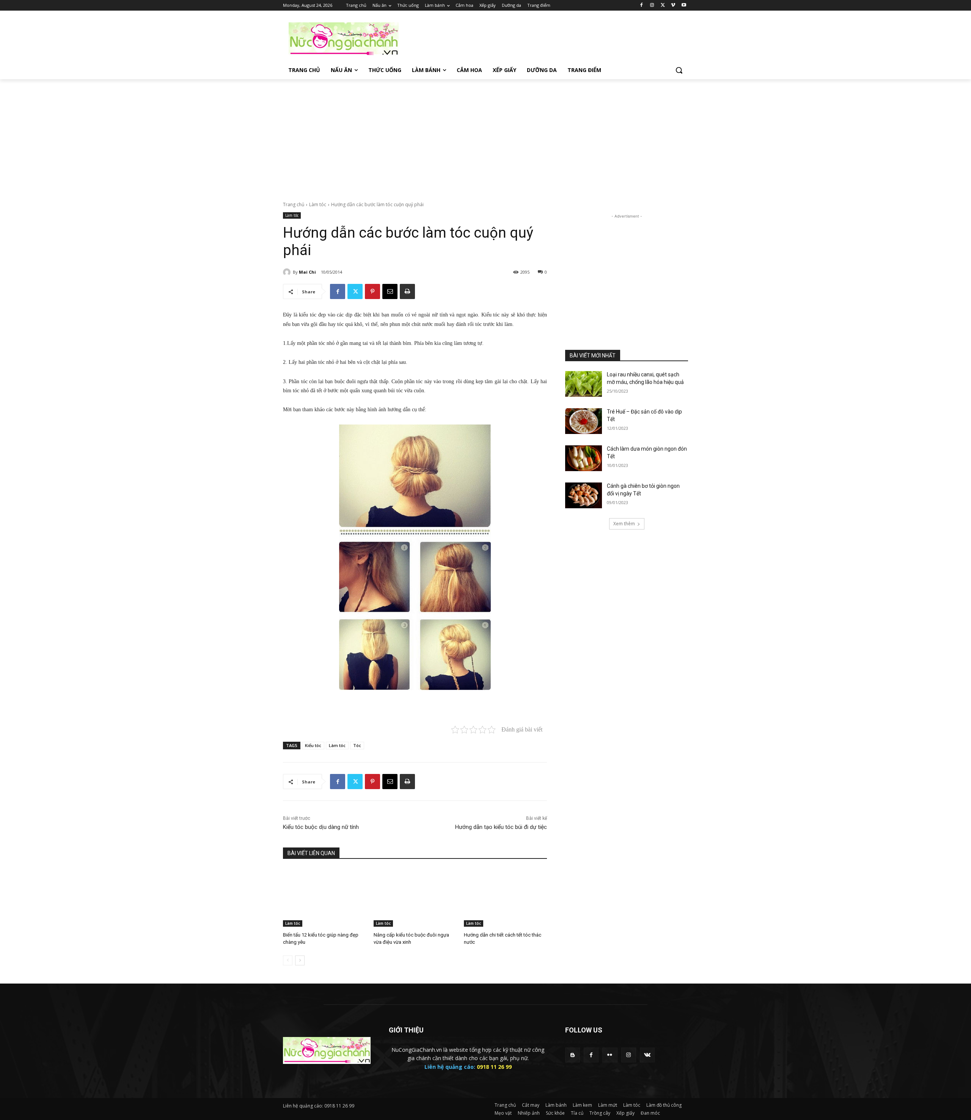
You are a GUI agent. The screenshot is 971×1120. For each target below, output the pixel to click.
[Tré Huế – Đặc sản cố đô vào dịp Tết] (583, 421)
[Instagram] (652, 5)
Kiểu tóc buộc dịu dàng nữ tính (321, 827)
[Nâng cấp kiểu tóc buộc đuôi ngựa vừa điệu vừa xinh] (415, 898)
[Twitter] (662, 5)
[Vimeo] (673, 5)
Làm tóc (317, 204)
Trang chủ (293, 204)
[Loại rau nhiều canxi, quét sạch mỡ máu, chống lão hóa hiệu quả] (583, 384)
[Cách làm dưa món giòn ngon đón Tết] (583, 458)
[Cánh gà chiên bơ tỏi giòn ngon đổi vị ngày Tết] (583, 495)
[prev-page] (287, 960)
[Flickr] (609, 1055)
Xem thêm (624, 523)
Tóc (357, 745)
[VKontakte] (647, 1055)
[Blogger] (572, 1055)
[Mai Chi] (288, 272)
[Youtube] (683, 5)
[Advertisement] (542, 38)
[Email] (390, 291)
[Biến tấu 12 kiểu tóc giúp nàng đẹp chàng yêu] (324, 898)
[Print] (407, 291)
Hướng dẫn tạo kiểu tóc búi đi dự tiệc (501, 827)
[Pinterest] (372, 291)
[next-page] (300, 960)
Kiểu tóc (313, 745)
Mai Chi (307, 272)
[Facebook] (641, 5)
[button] (679, 70)
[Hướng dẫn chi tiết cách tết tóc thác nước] (505, 898)
